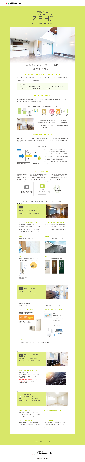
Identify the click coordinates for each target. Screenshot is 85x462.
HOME (36, 441)
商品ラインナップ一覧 (45, 441)
